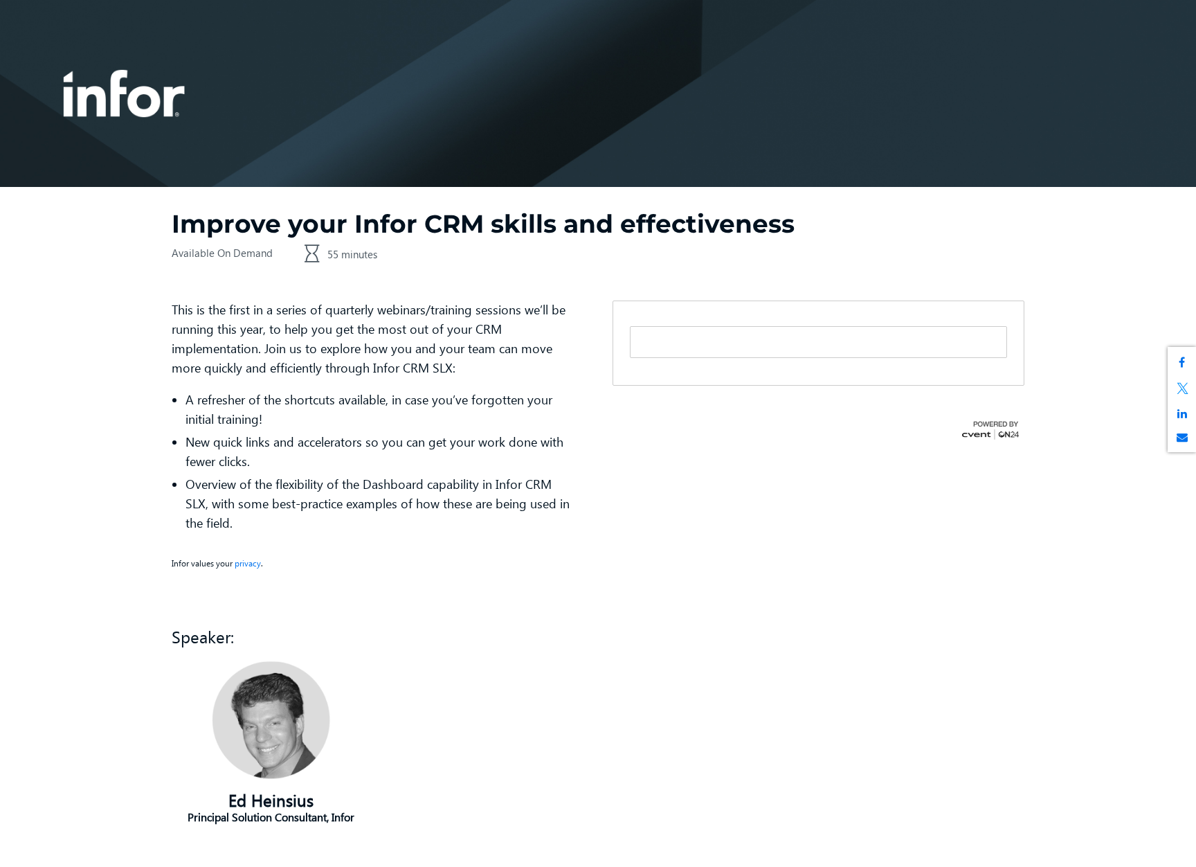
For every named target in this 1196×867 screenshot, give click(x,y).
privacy (248, 563)
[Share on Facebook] (1182, 362)
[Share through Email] (1182, 437)
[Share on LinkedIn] (1182, 413)
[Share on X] (1182, 388)
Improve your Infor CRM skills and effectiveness (483, 223)
